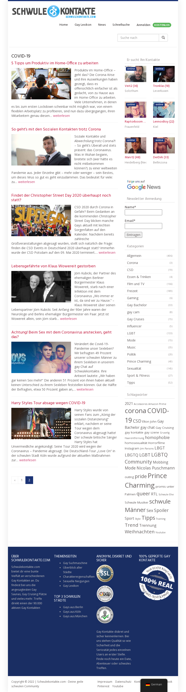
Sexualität (134, 368)
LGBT (131, 333)
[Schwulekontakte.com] (54, 11)
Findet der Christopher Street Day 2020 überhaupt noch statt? (61, 197)
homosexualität (136, 443)
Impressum (105, 682)
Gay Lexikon (83, 25)
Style (138, 518)
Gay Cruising (165, 428)
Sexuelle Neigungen (76, 581)
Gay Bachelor (137, 305)
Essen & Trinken (139, 277)
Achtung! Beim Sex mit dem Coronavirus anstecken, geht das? (61, 334)
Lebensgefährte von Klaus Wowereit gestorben (53, 266)
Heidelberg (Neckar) (135, 162)
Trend (131, 525)
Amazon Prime (157, 404)
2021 (129, 403)
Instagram (132, 448)
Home (63, 25)
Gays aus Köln (72, 612)
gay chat (147, 427)
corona (135, 410)
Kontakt (139, 682)
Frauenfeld (132, 127)
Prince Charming (139, 361)
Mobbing (160, 462)
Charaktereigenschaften (79, 577)
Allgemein (134, 255)
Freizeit (132, 291)
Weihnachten (140, 531)
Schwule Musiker (136, 502)
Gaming (132, 298)
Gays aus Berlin (73, 607)
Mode (131, 340)
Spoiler (161, 510)
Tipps (131, 382)
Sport (129, 518)
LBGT (159, 448)
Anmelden (153, 25)
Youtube (161, 532)
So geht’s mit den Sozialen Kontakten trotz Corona (56, 129)
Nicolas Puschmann (156, 468)
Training (160, 518)
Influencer (134, 326)
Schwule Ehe (166, 494)
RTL (154, 493)
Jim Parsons (147, 448)
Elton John (149, 421)
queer (143, 493)
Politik (131, 354)
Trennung (148, 525)
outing (129, 477)
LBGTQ (131, 455)
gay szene (151, 432)
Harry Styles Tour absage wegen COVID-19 (48, 403)
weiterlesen (61, 115)
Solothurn (131, 91)
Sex (150, 510)
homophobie (157, 437)
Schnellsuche (121, 25)
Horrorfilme (156, 443)
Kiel (155, 127)
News (102, 25)
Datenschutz (123, 682)
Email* (130, 220)
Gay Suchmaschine (75, 563)
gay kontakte (134, 432)
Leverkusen (160, 91)
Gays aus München (75, 616)
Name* (130, 207)
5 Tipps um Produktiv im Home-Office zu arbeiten (54, 63)
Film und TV (135, 284)
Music (131, 347)
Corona (132, 263)
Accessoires (140, 404)
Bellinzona (160, 162)
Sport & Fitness (138, 375)
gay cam (133, 312)
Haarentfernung (134, 438)
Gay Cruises (135, 319)
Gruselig (164, 432)
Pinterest (103, 686)
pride (141, 476)
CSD (130, 270)
